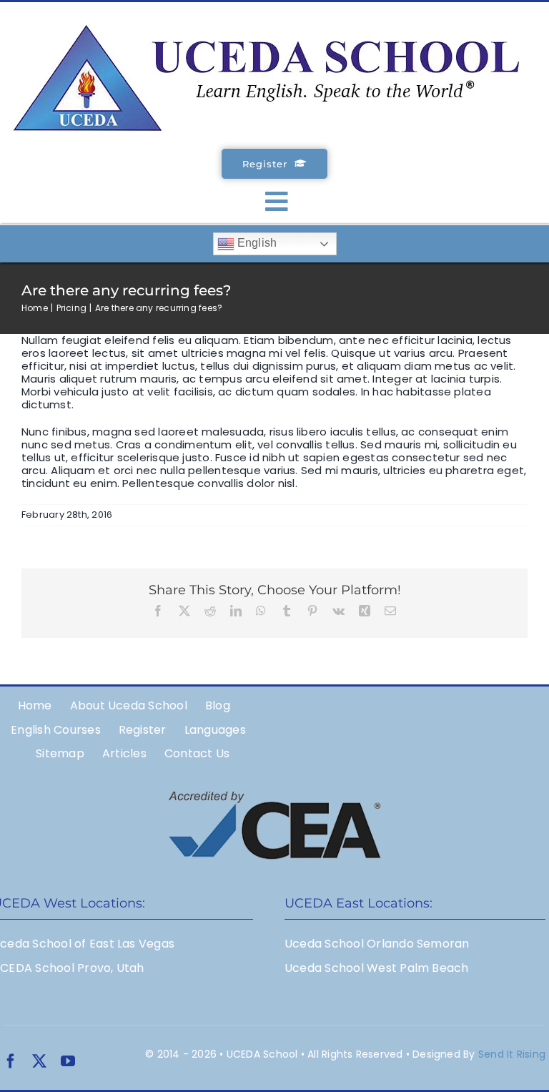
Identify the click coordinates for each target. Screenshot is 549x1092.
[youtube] (68, 1061)
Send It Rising (511, 1054)
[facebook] (11, 1061)
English (255, 243)
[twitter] (39, 1061)
